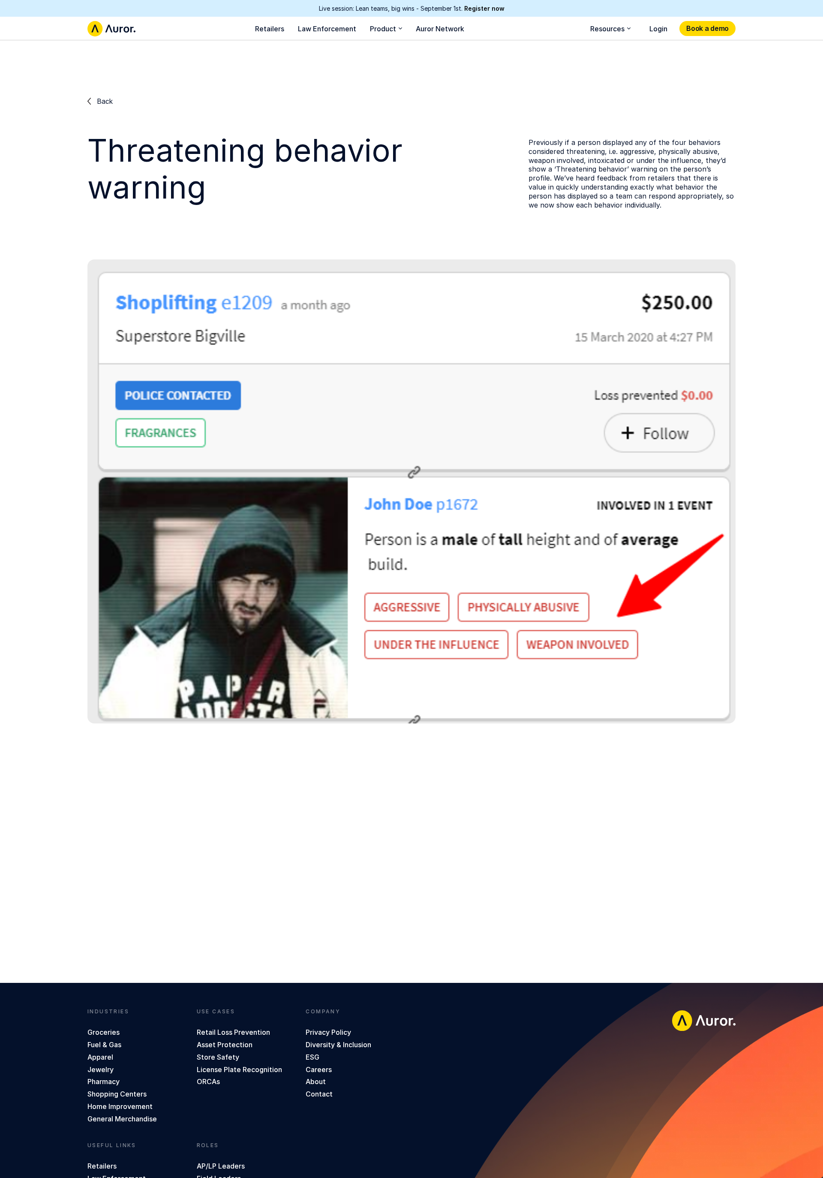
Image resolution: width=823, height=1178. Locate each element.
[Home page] (111, 28)
